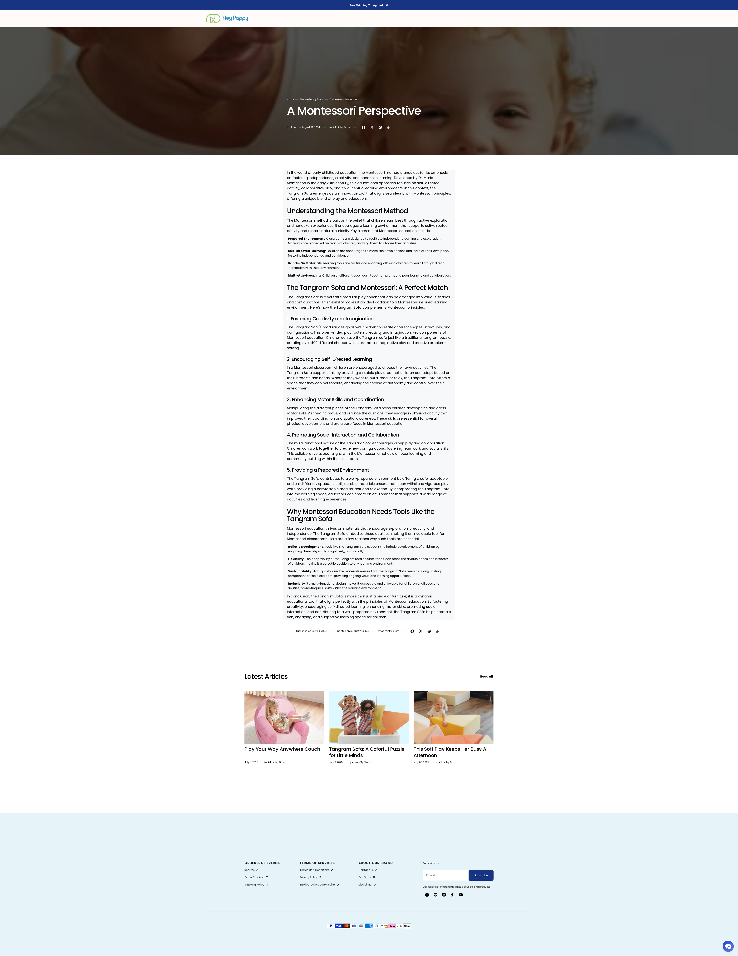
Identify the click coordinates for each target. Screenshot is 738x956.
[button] (505, 18)
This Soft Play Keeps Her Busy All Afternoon (451, 752)
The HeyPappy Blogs (312, 99)
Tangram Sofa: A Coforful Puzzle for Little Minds (367, 752)
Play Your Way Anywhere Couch (282, 749)
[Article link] (284, 736)
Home (290, 99)
